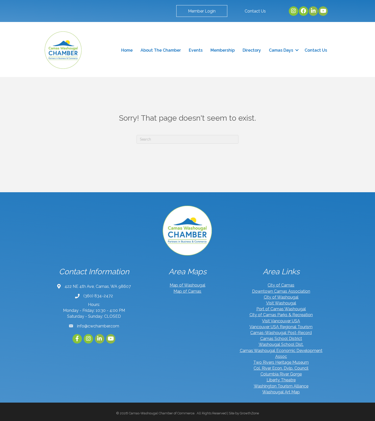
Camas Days (281, 50)
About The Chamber (161, 50)
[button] (201, 11)
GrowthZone (249, 413)
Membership (222, 50)
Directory (252, 50)
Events (196, 50)
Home (127, 50)
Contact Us (316, 50)
